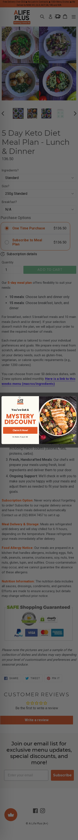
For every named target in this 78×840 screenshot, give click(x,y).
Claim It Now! (20, 430)
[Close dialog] (19, 397)
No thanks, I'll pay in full (20, 436)
